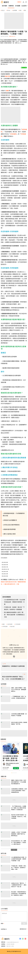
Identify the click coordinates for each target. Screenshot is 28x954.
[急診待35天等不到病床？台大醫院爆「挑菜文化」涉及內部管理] (5, 817)
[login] (23, 2)
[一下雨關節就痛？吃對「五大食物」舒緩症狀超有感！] (5, 699)
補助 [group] (20, 10)
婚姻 (3, 624)
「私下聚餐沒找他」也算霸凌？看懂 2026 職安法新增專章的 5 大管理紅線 (18, 807)
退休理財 (4, 6)
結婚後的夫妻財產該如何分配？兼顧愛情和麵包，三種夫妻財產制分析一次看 (13, 582)
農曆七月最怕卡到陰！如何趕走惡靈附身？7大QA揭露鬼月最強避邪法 (18, 781)
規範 (2, 923)
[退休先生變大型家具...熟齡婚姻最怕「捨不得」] (5, 724)
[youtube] (25, 938)
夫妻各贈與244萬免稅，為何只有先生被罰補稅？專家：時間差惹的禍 (19, 790)
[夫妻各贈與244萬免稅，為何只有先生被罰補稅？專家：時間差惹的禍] (5, 791)
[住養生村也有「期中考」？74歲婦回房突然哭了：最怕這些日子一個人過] (5, 885)
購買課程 (19, 1)
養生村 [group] (3, 10)
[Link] (14, 656)
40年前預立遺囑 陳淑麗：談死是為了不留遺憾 (19, 714)
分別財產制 (17, 624)
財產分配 (12, 626)
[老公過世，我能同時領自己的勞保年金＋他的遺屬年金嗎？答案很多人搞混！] (5, 894)
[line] (22, 938)
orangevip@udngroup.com (13, 942)
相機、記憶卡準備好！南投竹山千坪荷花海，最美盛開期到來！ (18, 689)
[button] (26, 2)
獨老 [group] (25, 10)
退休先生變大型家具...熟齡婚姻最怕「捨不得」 (19, 723)
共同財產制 (5, 626)
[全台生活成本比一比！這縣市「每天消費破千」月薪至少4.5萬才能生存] (5, 843)
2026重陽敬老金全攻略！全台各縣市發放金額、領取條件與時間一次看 (19, 858)
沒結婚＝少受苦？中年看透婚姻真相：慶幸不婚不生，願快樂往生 (18, 833)
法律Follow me (12, 36)
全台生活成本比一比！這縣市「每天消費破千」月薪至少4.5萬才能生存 (18, 842)
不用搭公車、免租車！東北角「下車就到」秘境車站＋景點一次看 (18, 867)
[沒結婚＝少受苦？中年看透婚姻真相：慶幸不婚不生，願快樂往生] (5, 834)
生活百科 (24, 6)
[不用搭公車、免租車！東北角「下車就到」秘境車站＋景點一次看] (5, 868)
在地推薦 (17, 6)
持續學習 (11, 6)
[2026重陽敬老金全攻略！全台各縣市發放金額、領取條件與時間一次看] (5, 859)
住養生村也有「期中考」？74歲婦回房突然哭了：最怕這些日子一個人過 (18, 884)
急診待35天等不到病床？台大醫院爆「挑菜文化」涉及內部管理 (18, 816)
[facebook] (20, 938)
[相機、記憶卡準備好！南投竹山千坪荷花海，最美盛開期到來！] (5, 690)
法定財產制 (9, 624)
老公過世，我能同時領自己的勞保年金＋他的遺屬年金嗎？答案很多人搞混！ (18, 893)
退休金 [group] (8, 10)
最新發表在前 (23, 929)
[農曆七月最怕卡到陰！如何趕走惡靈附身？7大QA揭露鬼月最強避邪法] (5, 782)
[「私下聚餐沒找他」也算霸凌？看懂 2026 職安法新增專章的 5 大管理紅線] (5, 808)
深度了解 (19, 768)
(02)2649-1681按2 (10, 944)
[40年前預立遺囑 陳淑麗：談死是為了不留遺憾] (5, 716)
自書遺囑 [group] (15, 10)
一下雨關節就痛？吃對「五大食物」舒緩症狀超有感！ (18, 697)
